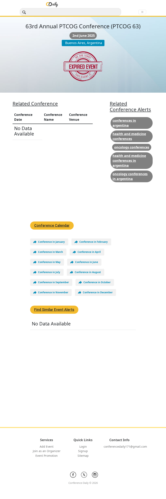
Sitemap (83, 456)
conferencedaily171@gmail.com (125, 446)
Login (83, 446)
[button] (49, 241)
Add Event (46, 446)
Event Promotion (46, 456)
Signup (83, 451)
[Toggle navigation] (142, 12)
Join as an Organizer (47, 451)
